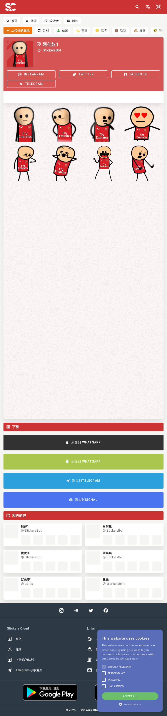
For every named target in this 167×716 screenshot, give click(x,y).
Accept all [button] (130, 696)
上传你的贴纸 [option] (25, 659)
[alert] (130, 671)
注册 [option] (19, 649)
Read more (131, 658)
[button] (148, 7)
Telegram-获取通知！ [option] (30, 670)
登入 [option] (19, 639)
